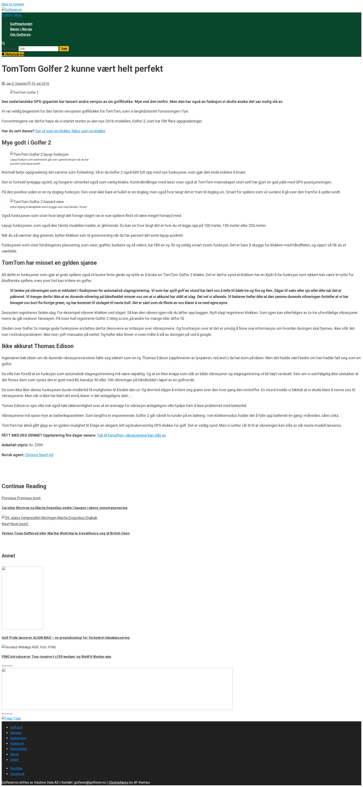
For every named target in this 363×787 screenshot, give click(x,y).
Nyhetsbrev (14, 54)
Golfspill (16, 727)
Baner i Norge (21, 29)
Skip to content (13, 4)
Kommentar (18, 749)
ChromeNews (119, 782)
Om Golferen (20, 35)
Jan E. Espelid (16, 84)
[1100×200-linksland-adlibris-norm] (117, 709)
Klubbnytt (17, 744)
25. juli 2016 (40, 84)
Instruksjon (18, 738)
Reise (14, 754)
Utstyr (14, 760)
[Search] (3, 43)
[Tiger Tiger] (11, 719)
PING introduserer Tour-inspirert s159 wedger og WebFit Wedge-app (56, 657)
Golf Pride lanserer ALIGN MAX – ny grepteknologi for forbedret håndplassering (66, 638)
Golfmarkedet (21, 24)
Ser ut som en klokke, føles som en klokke (70, 131)
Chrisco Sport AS (39, 455)
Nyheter (16, 733)
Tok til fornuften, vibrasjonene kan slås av (131, 435)
